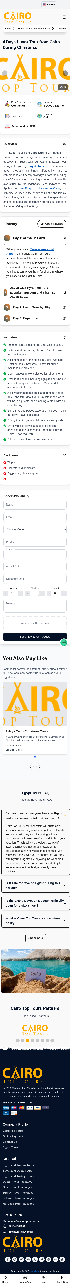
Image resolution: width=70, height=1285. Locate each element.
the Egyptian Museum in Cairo (40, 188)
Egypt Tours (11, 1147)
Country (10, 549)
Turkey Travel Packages (18, 1192)
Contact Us (10, 1141)
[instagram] (14, 1259)
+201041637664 (16, 1226)
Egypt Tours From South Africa (34, 28)
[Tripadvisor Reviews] (64, 642)
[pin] (42, 1259)
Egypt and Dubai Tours (17, 1170)
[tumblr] (35, 1259)
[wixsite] (55, 1259)
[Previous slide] (30, 766)
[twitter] (21, 1259)
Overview (10, 144)
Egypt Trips (36, 166)
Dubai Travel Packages (17, 1181)
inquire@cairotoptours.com (23, 1221)
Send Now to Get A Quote (35, 636)
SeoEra (35, 1271)
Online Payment (13, 1136)
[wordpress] (48, 1259)
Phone (10, 541)
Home (8, 28)
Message (11, 603)
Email (9, 517)
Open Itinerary (54, 223)
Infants (56, 588)
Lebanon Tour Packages (18, 1198)
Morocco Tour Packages (18, 1203)
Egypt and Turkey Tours (18, 1176)
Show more (35, 938)
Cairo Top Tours (13, 1130)
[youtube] (28, 1259)
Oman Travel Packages (17, 1187)
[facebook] (8, 1259)
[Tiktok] (62, 1259)
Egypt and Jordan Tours (18, 1165)
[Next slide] (39, 766)
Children (34, 588)
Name (9, 504)
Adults (13, 588)
